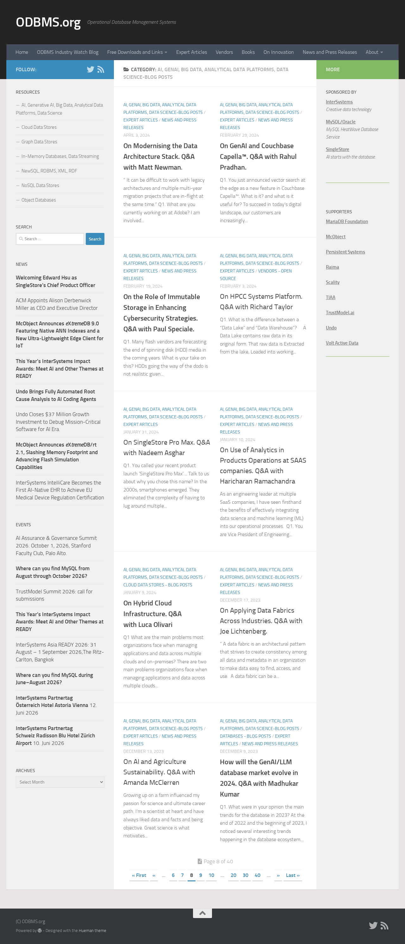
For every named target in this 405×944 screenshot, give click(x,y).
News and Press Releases (330, 52)
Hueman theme (92, 930)
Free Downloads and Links (135, 52)
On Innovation (279, 52)
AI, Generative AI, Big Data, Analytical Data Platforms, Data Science (59, 109)
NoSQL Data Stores (40, 185)
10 (211, 875)
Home (22, 52)
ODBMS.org (48, 22)
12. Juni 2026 (56, 705)
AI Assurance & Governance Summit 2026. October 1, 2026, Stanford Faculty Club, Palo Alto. (56, 545)
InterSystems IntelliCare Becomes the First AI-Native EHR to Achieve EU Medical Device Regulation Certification (60, 490)
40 (257, 875)
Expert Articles (191, 52)
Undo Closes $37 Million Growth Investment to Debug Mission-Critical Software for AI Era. (58, 421)
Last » (293, 875)
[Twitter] (90, 69)
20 (233, 875)
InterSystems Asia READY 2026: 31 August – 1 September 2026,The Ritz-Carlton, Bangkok (60, 652)
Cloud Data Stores (39, 127)
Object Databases (39, 200)
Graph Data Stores (39, 142)
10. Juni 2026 (55, 735)
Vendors (224, 52)
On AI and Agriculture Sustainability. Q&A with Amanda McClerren (159, 772)
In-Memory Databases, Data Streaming (60, 156)
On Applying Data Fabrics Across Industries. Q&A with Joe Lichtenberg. (261, 620)
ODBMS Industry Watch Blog (67, 52)
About (372, 52)
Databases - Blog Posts (245, 736)
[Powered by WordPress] (40, 930)
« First (139, 875)
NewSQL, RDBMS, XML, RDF (49, 171)
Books (248, 52)
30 (245, 875)
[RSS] (100, 69)
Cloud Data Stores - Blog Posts (157, 585)
